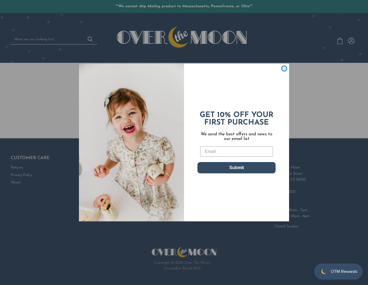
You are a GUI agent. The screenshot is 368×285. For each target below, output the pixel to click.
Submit (236, 167)
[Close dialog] (284, 68)
